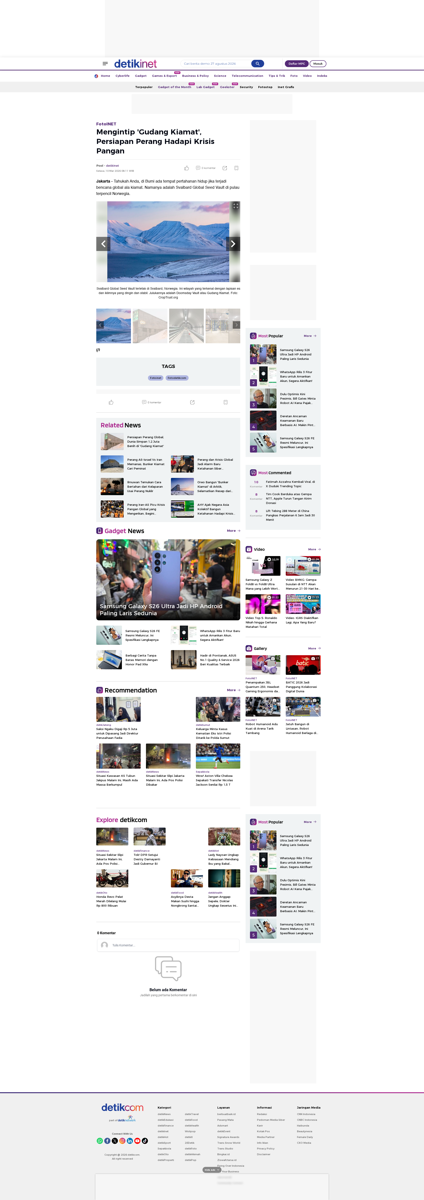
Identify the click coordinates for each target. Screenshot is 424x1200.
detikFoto (191, 1148)
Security (246, 87)
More (231, 531)
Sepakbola (164, 1148)
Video (307, 75)
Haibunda (303, 1125)
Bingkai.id (223, 1154)
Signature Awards (228, 1137)
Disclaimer (263, 1154)
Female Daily (305, 1137)
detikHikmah (192, 1154)
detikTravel (192, 1114)
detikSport (164, 1142)
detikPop (190, 1160)
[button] (103, 244)
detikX (189, 1137)
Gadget (141, 75)
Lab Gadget (207, 86)
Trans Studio (225, 1148)
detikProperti (166, 1160)
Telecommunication (247, 75)
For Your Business (228, 1171)
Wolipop (190, 1131)
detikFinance (166, 1125)
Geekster (228, 86)
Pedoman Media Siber (271, 1119)
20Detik (189, 1142)
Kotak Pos (263, 1131)
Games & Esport (166, 74)
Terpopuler (144, 87)
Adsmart (222, 1125)
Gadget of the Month (176, 86)
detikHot (163, 1137)
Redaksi (262, 1114)
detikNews (164, 1114)
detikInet (163, 1131)
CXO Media (304, 1142)
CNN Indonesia (306, 1114)
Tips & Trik (277, 75)
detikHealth (192, 1125)
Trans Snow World (228, 1142)
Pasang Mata (225, 1119)
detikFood (191, 1119)
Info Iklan (262, 1142)
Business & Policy (195, 75)
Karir (260, 1125)
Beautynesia (304, 1131)
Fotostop (265, 87)
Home (105, 75)
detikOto (163, 1154)
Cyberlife (122, 75)
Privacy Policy (265, 1148)
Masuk (318, 63)
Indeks (322, 75)
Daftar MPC (297, 63)
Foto (294, 75)
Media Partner (265, 1137)
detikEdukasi (166, 1119)
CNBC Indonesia (307, 1119)
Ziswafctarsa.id (227, 1160)
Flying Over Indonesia (230, 1165)
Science (220, 75)
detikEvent (223, 1131)
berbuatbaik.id (226, 1114)
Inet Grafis (286, 87)
